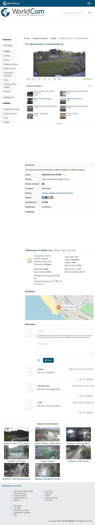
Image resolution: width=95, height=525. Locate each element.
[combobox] (77, 12)
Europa (7, 91)
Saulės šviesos (10, 113)
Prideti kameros (20, 496)
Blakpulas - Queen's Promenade (77, 106)
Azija (6, 80)
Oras (6, 118)
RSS (15, 515)
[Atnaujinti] (73, 250)
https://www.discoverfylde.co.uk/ (55, 179)
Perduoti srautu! (20, 493)
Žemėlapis (8, 45)
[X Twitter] (46, 197)
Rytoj (64, 250)
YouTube (17, 508)
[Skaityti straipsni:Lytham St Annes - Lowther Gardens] (43, 184)
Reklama (48, 493)
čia (68, 337)
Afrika (6, 60)
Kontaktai (49, 491)
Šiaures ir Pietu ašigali (10, 85)
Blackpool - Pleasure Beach (43, 99)
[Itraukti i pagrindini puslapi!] (49, 79)
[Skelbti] (43, 197)
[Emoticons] (39, 360)
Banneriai (49, 500)
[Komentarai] (45, 79)
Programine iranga (11, 109)
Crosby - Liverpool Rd (41, 113)
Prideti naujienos (20, 498)
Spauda (17, 500)
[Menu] (89, 3)
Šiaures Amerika (11, 64)
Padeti (6, 122)
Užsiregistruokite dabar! (23, 491)
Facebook (18, 506)
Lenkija (7, 56)
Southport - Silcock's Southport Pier (45, 106)
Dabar (50, 250)
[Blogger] (49, 197)
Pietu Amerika (10, 68)
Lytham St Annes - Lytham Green (77, 91)
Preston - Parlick (72, 113)
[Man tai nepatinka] (39, 79)
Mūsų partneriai (51, 498)
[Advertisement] (47, 26)
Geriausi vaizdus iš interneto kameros (57, 193)
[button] (55, 79)
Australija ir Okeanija (9, 74)
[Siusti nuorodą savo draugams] (52, 197)
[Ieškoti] (89, 12)
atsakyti (89, 379)
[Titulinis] (11, 3)
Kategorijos (9, 97)
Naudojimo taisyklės (22, 512)
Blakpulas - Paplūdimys (74, 99)
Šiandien (57, 250)
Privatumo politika (21, 510)
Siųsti (49, 360)
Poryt (69, 250)
